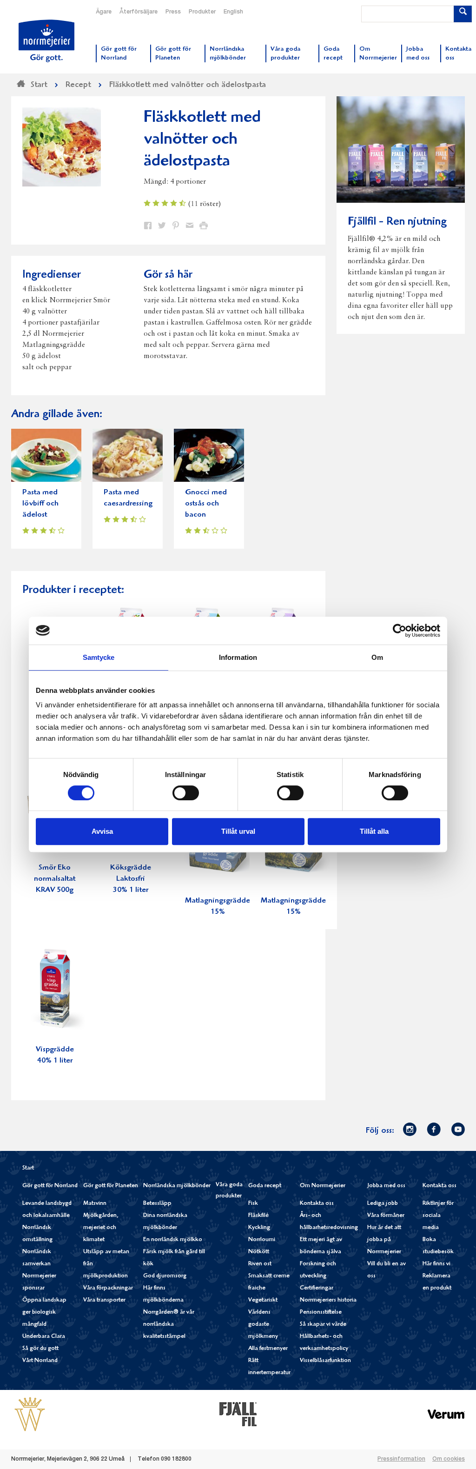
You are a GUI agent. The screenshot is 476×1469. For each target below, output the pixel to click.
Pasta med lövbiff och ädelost (40, 504)
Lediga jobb (382, 1204)
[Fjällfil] (238, 1413)
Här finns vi (436, 1264)
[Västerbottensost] (29, 1413)
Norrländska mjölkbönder (177, 1186)
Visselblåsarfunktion (325, 1361)
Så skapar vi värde (323, 1325)
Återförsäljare (138, 12)
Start (28, 1168)
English (233, 12)
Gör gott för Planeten (110, 1186)
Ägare (104, 12)
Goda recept (264, 1186)
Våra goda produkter (229, 1190)
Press (173, 12)
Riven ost (259, 1264)
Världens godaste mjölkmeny (263, 1324)
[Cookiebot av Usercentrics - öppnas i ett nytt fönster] (399, 631)
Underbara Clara (43, 1337)
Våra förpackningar (108, 1288)
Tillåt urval (238, 831)
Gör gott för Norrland (50, 1186)
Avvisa (102, 831)
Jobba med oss (386, 1186)
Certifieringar (316, 1288)
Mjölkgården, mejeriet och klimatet (101, 1228)
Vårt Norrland (40, 1361)
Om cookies (448, 1459)
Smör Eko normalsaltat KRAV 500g (54, 879)
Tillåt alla (374, 831)
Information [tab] (238, 657)
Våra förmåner (385, 1216)
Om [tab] (377, 657)
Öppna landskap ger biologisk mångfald (44, 1312)
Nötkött (258, 1252)
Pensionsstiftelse (321, 1312)
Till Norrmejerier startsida (46, 41)
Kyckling (259, 1228)
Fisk (253, 1204)
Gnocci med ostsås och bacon (206, 504)
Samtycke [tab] (99, 657)
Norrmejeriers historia (328, 1300)
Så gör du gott (40, 1349)
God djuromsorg (164, 1276)
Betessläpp (157, 1204)
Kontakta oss (317, 1204)
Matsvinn (94, 1204)
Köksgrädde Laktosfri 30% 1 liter (130, 879)
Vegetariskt (263, 1300)
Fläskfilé (258, 1216)
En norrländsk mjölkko (172, 1240)
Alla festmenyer (268, 1349)
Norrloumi (261, 1240)
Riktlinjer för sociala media (438, 1216)
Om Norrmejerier (322, 1186)
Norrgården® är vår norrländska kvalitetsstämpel (168, 1324)
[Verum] (446, 1413)
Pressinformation (401, 1459)
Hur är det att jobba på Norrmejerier (384, 1240)
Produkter (202, 12)
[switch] (185, 791)
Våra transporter (104, 1300)
